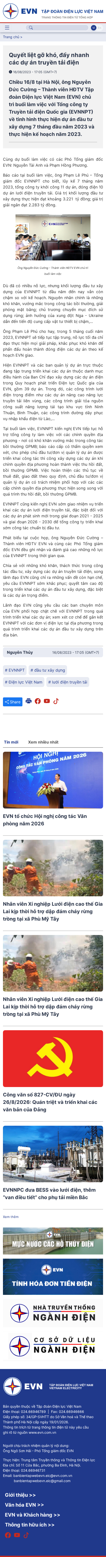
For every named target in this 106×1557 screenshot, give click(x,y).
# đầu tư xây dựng (48, 670)
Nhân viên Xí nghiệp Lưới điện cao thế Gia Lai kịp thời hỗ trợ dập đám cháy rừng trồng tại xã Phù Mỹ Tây (53, 911)
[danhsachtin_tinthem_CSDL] (53, 1345)
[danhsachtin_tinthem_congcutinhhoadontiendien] (53, 1276)
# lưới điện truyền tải (67, 682)
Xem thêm (10, 1217)
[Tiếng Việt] (53, 10)
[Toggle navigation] (7, 28)
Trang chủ (11, 37)
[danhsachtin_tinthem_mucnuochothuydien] (53, 1240)
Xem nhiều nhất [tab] (43, 742)
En (99, 28)
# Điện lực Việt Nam (23, 682)
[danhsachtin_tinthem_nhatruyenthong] (53, 1312)
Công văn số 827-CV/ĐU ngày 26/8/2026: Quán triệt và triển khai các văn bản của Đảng (50, 1102)
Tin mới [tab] (11, 742)
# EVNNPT (15, 670)
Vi (94, 28)
